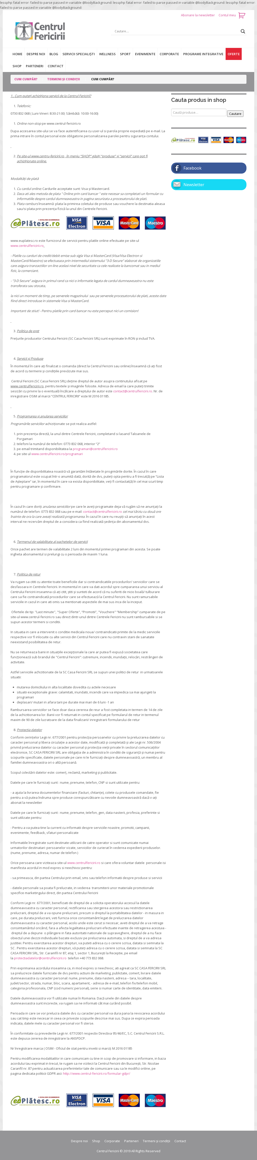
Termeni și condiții (63, 79)
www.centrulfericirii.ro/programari (57, 454)
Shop (17, 66)
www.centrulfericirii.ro (27, 245)
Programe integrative (203, 54)
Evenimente (145, 54)
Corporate (169, 54)
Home (17, 54)
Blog (53, 54)
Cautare (235, 113)
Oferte (234, 54)
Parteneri (34, 66)
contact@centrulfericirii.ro (132, 391)
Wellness (107, 54)
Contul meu (227, 15)
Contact (55, 66)
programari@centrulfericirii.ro (95, 449)
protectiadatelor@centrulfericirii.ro (40, 958)
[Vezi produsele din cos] (242, 15)
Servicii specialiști (78, 54)
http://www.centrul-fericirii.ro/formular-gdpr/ (96, 1073)
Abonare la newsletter (198, 15)
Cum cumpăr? (25, 79)
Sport (125, 54)
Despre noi (36, 54)
